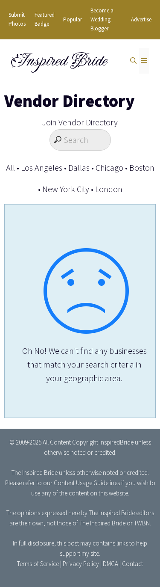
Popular (72, 19)
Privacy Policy (81, 564)
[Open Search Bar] (133, 61)
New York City (65, 189)
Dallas (79, 167)
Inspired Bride (58, 61)
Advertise (141, 19)
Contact (132, 564)
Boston (141, 167)
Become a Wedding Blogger (101, 19)
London (108, 189)
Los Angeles (41, 167)
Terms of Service (38, 564)
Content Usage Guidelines (87, 483)
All (10, 167)
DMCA (110, 564)
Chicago (109, 167)
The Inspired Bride (35, 472)
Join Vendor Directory (80, 122)
